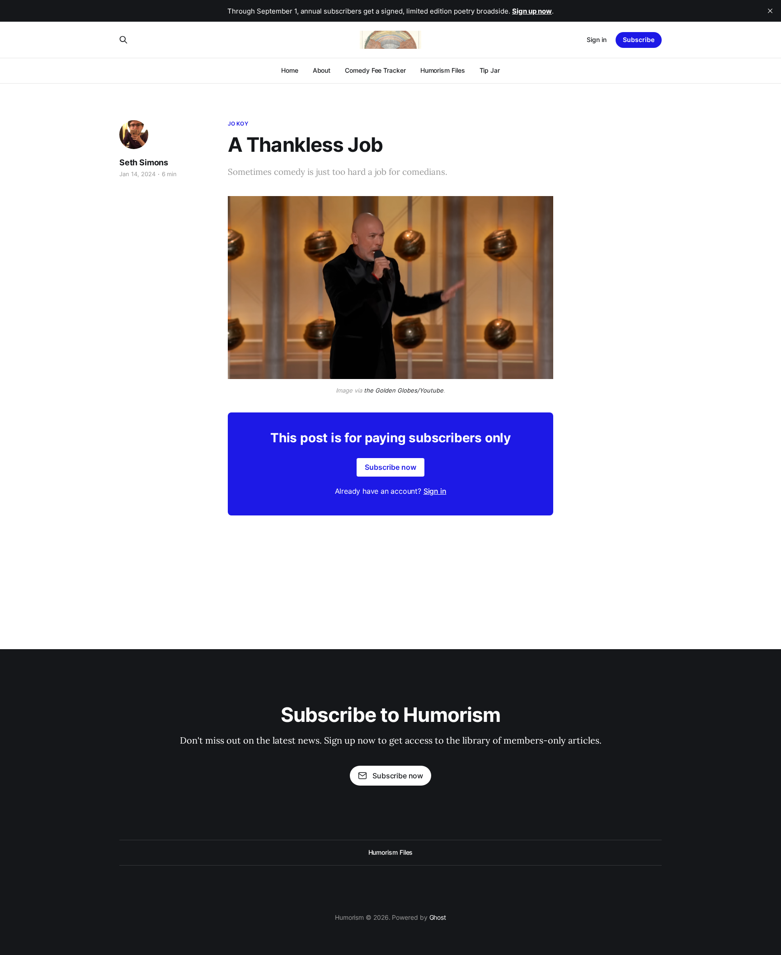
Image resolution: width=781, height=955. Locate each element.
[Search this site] (123, 40)
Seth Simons (143, 162)
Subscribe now (390, 467)
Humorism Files (442, 70)
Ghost (438, 917)
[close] (770, 11)
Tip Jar (490, 70)
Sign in (597, 39)
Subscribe (638, 39)
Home (289, 70)
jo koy (238, 123)
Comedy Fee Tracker (375, 70)
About (322, 70)
